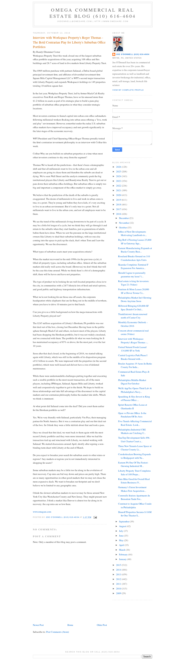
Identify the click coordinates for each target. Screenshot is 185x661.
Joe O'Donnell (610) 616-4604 (132, 54)
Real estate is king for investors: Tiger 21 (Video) (133, 282)
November (124, 222)
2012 (119, 579)
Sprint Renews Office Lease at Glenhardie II (132, 406)
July (121, 530)
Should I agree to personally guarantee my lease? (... (132, 274)
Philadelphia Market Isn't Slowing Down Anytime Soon (134, 299)
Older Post (102, 625)
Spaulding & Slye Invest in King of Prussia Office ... (134, 398)
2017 (119, 209)
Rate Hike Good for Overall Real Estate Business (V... (134, 480)
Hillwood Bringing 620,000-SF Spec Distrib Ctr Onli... (133, 307)
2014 (119, 569)
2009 (119, 593)
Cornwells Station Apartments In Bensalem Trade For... (134, 497)
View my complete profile (128, 90)
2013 (119, 574)
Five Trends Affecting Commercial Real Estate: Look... (135, 423)
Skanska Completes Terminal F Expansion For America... (133, 266)
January (123, 559)
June (121, 535)
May (121, 540)
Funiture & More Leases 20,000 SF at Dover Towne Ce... (133, 291)
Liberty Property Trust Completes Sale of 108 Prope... (134, 472)
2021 (119, 190)
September (124, 521)
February (123, 554)
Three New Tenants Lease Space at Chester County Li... (135, 447)
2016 (119, 214)
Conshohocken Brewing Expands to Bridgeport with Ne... (134, 456)
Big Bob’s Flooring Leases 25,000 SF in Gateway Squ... (134, 241)
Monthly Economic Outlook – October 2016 (133, 324)
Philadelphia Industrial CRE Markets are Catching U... (132, 431)
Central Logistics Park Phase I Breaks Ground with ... (132, 357)
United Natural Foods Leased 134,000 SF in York (132, 348)
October (123, 227)
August (123, 526)
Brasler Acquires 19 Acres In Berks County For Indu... (135, 365)
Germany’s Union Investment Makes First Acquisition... (132, 489)
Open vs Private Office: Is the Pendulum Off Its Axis (132, 414)
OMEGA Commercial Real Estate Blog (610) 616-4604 (93, 13)
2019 (119, 199)
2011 (119, 583)
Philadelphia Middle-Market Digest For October (132, 381)
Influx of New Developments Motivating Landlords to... (132, 233)
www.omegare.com (42, 511)
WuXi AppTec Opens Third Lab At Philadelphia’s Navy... (135, 390)
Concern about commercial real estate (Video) (133, 332)
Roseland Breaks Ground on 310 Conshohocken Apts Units (134, 258)
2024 (119, 176)
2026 (119, 166)
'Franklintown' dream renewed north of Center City (132, 315)
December (124, 218)
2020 (119, 195)
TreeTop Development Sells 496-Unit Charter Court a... (134, 439)
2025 (119, 171)
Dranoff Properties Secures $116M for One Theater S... (135, 513)
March (122, 549)
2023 (119, 181)
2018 (119, 204)
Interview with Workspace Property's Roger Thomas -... (133, 340)
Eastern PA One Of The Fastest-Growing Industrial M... (133, 464)
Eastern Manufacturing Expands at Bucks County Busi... (135, 249)
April (122, 545)
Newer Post (38, 625)
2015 (119, 565)
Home (70, 625)
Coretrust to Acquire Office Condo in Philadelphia (135, 505)
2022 (119, 185)
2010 (119, 588)
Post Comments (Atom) (57, 631)
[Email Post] (95, 517)
